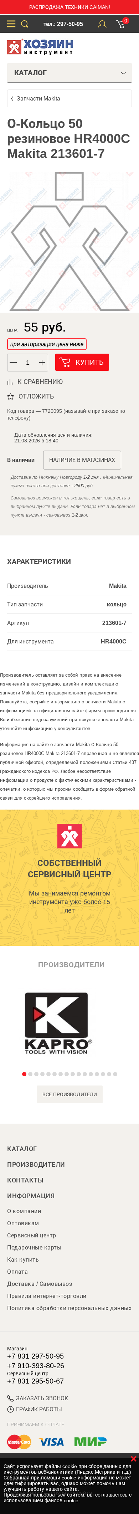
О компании (24, 1211)
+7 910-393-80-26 (35, 1366)
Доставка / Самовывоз (39, 1284)
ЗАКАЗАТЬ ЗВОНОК (42, 1398)
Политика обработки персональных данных (69, 1308)
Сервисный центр (31, 1235)
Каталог (22, 1149)
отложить (36, 396)
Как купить (23, 1260)
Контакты (25, 1180)
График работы (39, 1409)
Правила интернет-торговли (47, 1296)
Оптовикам (23, 1223)
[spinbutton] (28, 362)
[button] (42, 362)
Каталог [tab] (30, 73)
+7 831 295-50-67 (35, 1381)
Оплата (17, 1272)
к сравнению (40, 381)
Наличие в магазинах (82, 460)
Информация (31, 1196)
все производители (69, 1094)
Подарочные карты (34, 1247)
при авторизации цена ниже (46, 344)
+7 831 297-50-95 (35, 1356)
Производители (36, 1164)
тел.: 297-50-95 (63, 24)
